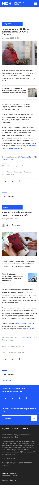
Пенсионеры (11, 352)
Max (11, 160)
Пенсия (21, 352)
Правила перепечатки (10, 473)
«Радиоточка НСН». (28, 329)
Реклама (24, 429)
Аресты (9, 172)
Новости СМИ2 (7, 381)
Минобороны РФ (8, 175)
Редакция (5, 429)
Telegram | (6, 160)
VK (35, 157)
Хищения (27, 172)
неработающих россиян (23, 323)
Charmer (13, 480)
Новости (24, 157)
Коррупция (18, 172)
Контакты (15, 429)
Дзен (30, 157)
